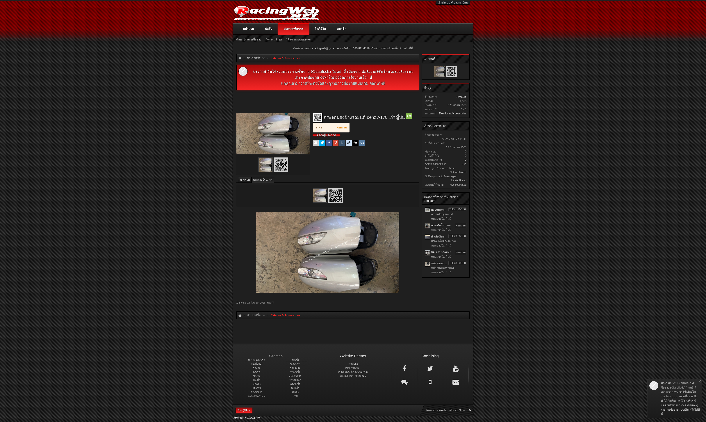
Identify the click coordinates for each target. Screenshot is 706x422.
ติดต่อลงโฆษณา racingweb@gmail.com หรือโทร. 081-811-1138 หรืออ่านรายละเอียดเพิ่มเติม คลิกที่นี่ (353, 48)
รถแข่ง (295, 392)
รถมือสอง (295, 367)
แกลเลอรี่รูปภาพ (262, 179)
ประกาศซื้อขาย (293, 28)
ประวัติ (270, 303)
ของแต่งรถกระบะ (256, 396)
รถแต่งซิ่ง (295, 371)
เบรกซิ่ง (257, 384)
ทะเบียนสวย (295, 376)
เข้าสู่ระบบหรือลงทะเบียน (453, 2)
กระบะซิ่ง (295, 384)
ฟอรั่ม (268, 28)
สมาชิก (341, 28)
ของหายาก (256, 392)
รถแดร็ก (295, 388)
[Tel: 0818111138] (430, 381)
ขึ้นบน (462, 410)
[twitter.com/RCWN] (430, 368)
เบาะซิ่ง (295, 359)
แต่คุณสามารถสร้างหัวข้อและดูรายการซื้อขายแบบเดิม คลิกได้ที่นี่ (333, 83)
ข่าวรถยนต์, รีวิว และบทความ (353, 371)
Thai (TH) (242, 410)
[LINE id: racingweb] (404, 381)
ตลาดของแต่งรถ (256, 359)
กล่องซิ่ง (256, 388)
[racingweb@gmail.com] (455, 381)
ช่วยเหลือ (442, 410)
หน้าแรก (248, 28)
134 (464, 163)
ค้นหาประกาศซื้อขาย (248, 39)
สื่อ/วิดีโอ (320, 28)
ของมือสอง (256, 363)
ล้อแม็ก (256, 380)
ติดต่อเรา (430, 410)
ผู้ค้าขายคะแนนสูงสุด (298, 39)
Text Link (353, 363)
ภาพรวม (245, 179)
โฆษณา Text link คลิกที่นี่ (353, 376)
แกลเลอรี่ (430, 58)
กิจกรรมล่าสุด (273, 39)
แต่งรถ (256, 371)
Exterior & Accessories (452, 113)
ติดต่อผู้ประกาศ (326, 135)
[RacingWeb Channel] (455, 368)
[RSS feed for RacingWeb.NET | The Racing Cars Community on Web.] (470, 406)
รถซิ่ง (295, 396)
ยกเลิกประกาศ (699, 381)
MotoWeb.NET (353, 367)
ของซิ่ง (256, 376)
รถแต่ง (256, 367)
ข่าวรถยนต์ (295, 380)
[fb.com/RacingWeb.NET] (404, 368)
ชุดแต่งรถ (295, 363)
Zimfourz (241, 302)
